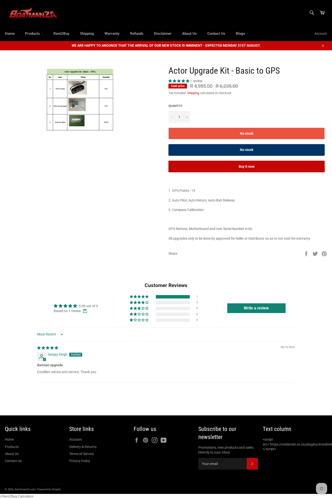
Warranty (112, 33)
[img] (47, 348)
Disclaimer (163, 33)
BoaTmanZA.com (25, 489)
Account (321, 33)
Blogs (241, 33)
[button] (179, 81)
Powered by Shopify (49, 489)
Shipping (87, 33)
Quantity (175, 106)
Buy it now (246, 166)
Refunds (136, 33)
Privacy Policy (79, 461)
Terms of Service (81, 454)
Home (10, 33)
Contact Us (216, 33)
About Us (189, 33)
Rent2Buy (61, 33)
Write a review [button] (256, 308)
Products (33, 33)
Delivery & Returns (82, 447)
